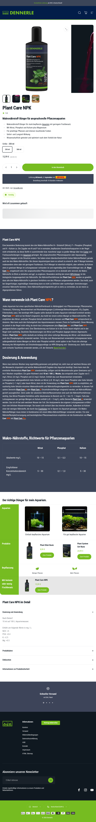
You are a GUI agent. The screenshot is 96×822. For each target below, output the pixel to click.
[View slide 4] (52, 702)
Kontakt (25, 746)
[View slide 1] (43, 702)
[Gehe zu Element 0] (6, 99)
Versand (25, 731)
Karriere (25, 727)
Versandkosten (18, 188)
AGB (23, 742)
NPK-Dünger (75, 274)
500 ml (19, 149)
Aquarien (45, 124)
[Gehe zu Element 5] (26, 99)
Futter (86, 252)
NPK (74, 277)
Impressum (26, 750)
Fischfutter (42, 409)
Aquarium (27, 255)
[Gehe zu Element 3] (16, 99)
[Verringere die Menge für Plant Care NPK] (5, 167)
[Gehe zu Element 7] (36, 99)
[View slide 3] (49, 702)
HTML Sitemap (27, 754)
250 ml (7, 149)
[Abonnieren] (50, 780)
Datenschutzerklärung (30, 739)
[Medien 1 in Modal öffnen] (66, 29)
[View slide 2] (46, 702)
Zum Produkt (47, 555)
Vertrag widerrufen (51, 723)
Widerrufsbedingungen (30, 735)
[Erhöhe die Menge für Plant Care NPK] (17, 167)
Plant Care (62, 325)
